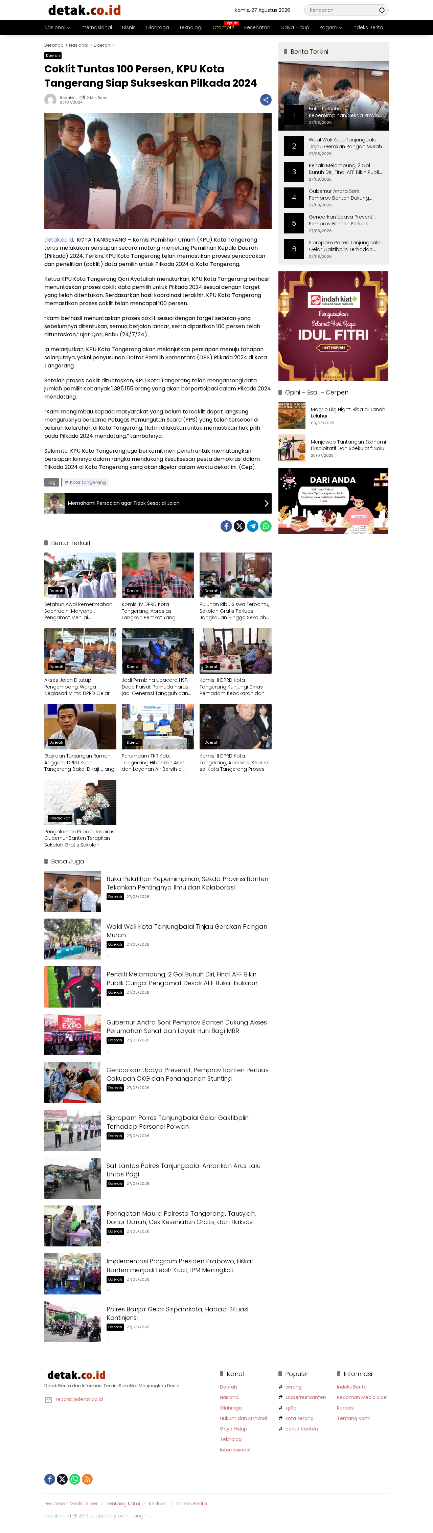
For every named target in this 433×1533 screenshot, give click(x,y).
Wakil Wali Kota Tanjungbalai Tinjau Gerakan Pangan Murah (345, 143)
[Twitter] (239, 526)
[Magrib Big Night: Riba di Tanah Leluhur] (291, 415)
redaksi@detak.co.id (79, 1399)
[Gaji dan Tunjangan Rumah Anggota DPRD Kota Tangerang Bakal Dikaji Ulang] (80, 726)
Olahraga (231, 1407)
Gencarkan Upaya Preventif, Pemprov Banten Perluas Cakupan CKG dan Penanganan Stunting (188, 1074)
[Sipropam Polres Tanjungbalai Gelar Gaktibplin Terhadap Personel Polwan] (72, 1130)
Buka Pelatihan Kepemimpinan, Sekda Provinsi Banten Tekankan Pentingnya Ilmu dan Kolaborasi (187, 883)
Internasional (235, 1449)
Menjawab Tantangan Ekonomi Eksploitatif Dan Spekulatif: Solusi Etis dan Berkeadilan (349, 445)
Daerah (53, 55)
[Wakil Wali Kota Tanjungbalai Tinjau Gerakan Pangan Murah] (72, 939)
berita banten (302, 1428)
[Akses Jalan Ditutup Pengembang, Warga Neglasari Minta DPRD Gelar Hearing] (80, 651)
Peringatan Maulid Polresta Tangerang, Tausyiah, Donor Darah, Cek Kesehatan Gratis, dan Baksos (181, 1217)
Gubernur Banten (306, 1397)
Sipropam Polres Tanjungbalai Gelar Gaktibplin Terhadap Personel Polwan (178, 1121)
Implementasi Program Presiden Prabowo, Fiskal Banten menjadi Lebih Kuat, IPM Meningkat (180, 1265)
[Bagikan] (266, 100)
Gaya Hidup (233, 1428)
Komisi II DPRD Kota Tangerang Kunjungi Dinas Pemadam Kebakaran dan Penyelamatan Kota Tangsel (234, 687)
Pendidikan (60, 818)
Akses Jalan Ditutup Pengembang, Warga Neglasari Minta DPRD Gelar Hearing (77, 687)
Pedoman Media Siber (362, 1397)
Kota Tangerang (88, 482)
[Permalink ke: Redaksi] (52, 100)
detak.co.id (58, 240)
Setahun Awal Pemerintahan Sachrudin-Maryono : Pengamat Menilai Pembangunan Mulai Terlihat (78, 611)
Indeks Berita (352, 1386)
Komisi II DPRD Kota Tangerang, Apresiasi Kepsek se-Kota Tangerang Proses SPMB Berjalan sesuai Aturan (234, 763)
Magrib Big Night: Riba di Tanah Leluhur (348, 413)
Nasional (230, 1397)
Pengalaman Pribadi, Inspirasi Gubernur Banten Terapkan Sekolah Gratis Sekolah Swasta (80, 839)
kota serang (300, 1418)
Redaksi (67, 98)
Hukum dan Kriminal (243, 1418)
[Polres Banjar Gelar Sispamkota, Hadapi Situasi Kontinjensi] (72, 1321)
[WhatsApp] (266, 526)
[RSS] (87, 1479)
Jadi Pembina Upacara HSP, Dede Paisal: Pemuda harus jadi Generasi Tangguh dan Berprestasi (155, 687)
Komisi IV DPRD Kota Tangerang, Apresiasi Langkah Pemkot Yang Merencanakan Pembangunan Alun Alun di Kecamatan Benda (154, 611)
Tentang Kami (353, 1418)
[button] (382, 10)
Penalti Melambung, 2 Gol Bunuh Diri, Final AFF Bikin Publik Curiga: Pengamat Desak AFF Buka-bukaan (182, 978)
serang (294, 1386)
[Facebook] (226, 526)
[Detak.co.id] (85, 9)
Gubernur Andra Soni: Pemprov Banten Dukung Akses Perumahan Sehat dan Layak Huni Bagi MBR (187, 1026)
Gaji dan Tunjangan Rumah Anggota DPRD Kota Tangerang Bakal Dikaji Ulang (79, 762)
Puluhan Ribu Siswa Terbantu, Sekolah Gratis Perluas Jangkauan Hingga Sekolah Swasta (234, 611)
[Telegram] (252, 526)
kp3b (291, 1407)
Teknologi (231, 1439)
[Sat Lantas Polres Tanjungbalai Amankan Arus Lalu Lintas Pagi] (72, 1178)
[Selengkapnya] (128, 1375)
